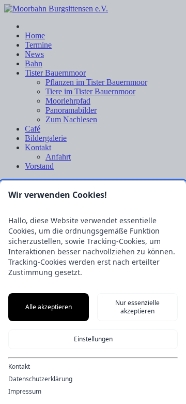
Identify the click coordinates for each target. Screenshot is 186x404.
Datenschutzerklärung (40, 379)
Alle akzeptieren (48, 306)
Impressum (24, 391)
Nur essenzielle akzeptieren (137, 306)
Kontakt (19, 367)
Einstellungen (93, 339)
